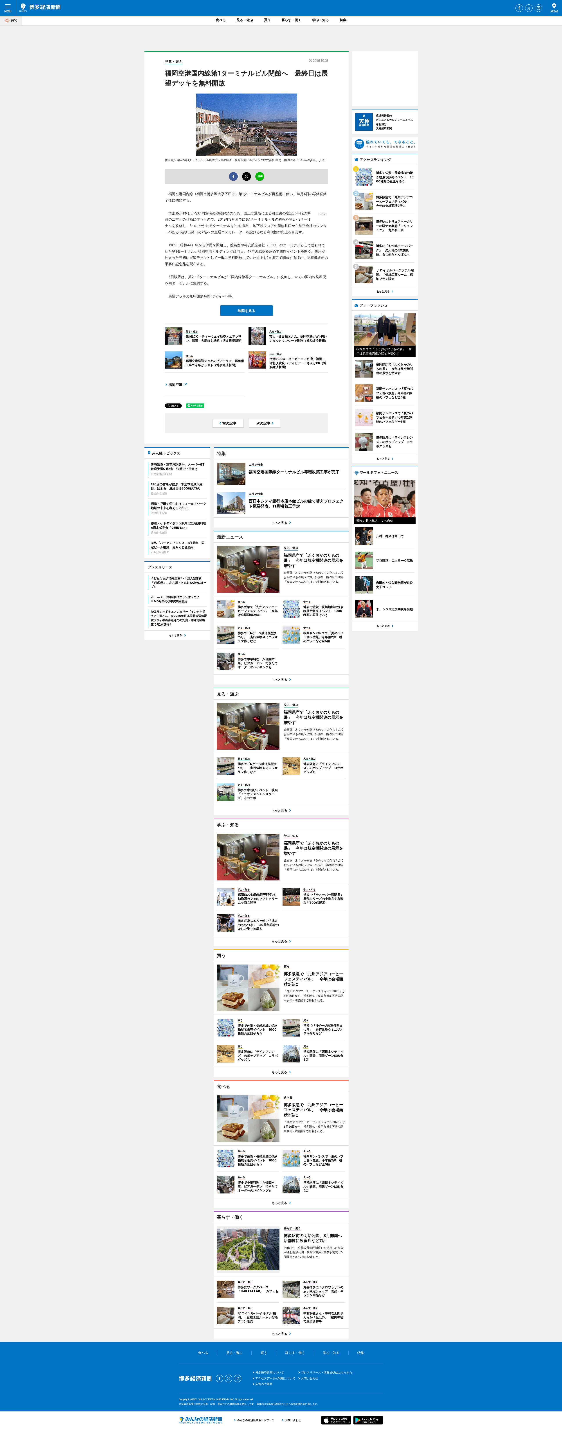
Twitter (529, 8)
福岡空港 (175, 384)
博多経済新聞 (39, 7)
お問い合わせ (309, 1378)
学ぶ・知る (320, 20)
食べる (221, 20)
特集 (343, 20)
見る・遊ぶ (245, 20)
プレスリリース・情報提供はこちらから (326, 1372)
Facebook (519, 8)
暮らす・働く (291, 20)
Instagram (538, 8)
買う (267, 20)
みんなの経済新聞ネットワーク (200, 1420)
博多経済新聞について (269, 1372)
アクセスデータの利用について (275, 1378)
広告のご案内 (263, 1384)
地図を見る (246, 310)
